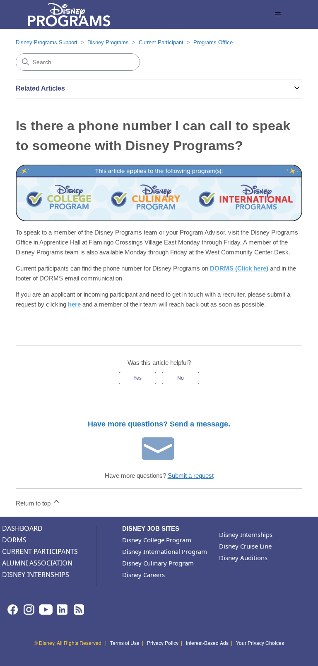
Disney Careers (143, 574)
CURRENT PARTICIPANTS (40, 551)
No (180, 378)
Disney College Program (156, 540)
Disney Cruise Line (245, 546)
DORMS (14, 539)
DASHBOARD (22, 528)
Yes (137, 378)
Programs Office (213, 42)
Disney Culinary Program (158, 563)
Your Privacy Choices (260, 642)
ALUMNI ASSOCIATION (37, 563)
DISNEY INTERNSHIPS (35, 574)
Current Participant (161, 42)
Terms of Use (125, 642)
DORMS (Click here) (239, 268)
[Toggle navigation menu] (278, 14)
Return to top (34, 503)
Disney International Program (164, 551)
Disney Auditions (243, 557)
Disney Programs (108, 42)
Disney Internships (245, 534)
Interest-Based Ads (207, 642)
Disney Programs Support (46, 42)
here (74, 304)
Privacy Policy (162, 642)
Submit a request (191, 475)
